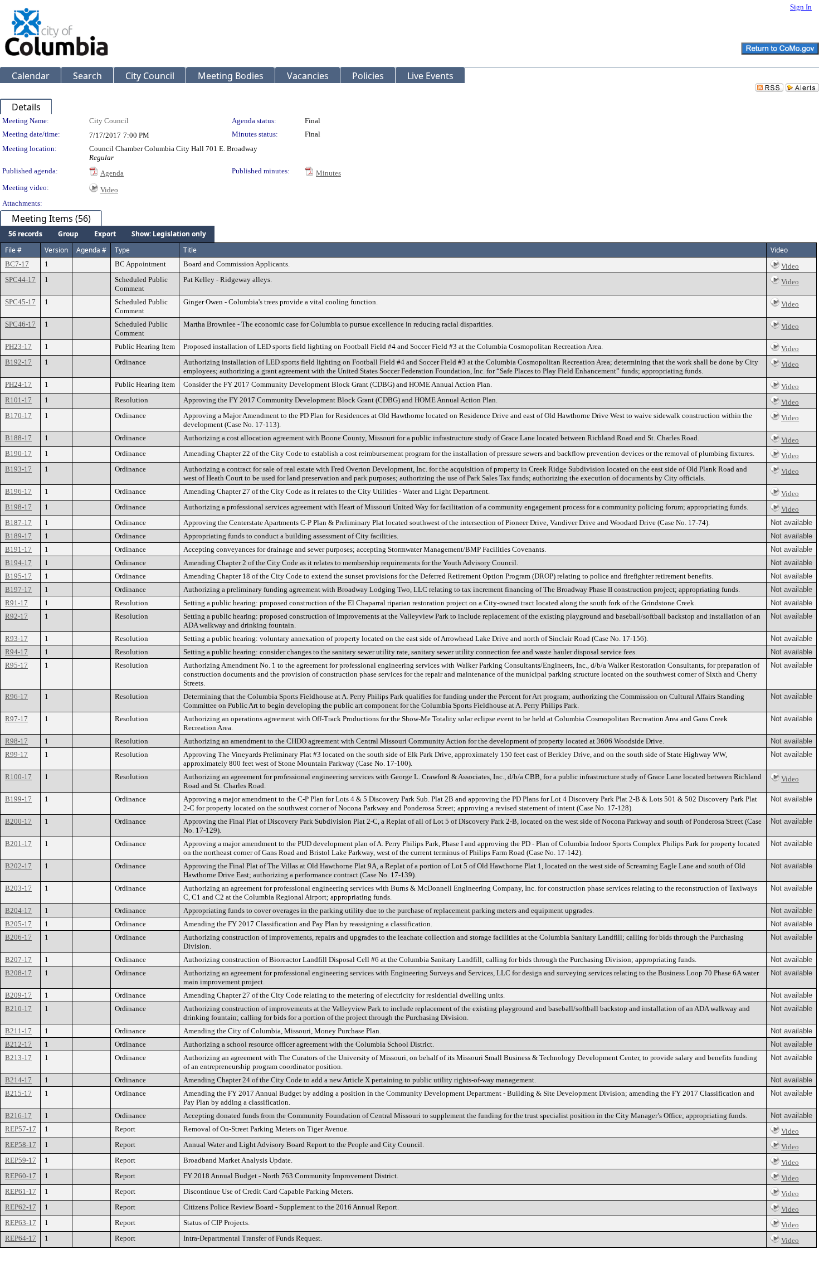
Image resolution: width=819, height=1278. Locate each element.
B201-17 (18, 843)
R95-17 (16, 665)
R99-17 (16, 754)
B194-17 (18, 562)
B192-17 (18, 362)
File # (13, 250)
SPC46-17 (20, 324)
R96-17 (16, 696)
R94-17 (16, 652)
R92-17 (16, 616)
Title (190, 250)
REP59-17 (20, 1160)
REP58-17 (20, 1144)
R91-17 (16, 603)
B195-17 (18, 576)
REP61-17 (20, 1191)
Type (122, 250)
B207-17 (18, 959)
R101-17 (18, 400)
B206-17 (18, 937)
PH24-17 (18, 384)
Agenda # (91, 250)
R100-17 (18, 776)
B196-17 (18, 491)
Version (56, 250)
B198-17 (18, 507)
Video (109, 190)
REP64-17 (20, 1238)
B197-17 (18, 589)
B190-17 (18, 453)
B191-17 (18, 549)
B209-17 (18, 995)
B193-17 (18, 469)
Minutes (328, 173)
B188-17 (18, 438)
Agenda (112, 173)
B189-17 (18, 536)
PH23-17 (18, 346)
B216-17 (18, 1115)
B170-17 (18, 415)
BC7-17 (17, 264)
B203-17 (18, 888)
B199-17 (18, 799)
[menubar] (107, 234)
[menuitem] (25, 234)
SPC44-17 (20, 279)
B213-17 (18, 1057)
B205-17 (18, 924)
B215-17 (18, 1093)
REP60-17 (20, 1176)
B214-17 (18, 1080)
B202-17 (18, 866)
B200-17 (18, 821)
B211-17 (18, 1031)
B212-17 (18, 1044)
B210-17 (18, 1008)
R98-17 (16, 741)
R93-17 (16, 638)
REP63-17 (20, 1222)
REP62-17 (20, 1207)
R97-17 (16, 719)
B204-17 (18, 910)
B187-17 (18, 522)
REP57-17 (20, 1129)
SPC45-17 (20, 302)
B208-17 (18, 973)
